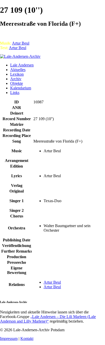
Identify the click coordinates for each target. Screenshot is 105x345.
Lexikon (17, 74)
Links (14, 92)
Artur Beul (20, 43)
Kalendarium (20, 88)
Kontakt (26, 338)
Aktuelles (17, 69)
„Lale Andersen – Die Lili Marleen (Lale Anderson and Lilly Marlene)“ (48, 318)
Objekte (16, 83)
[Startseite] (20, 56)
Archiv (15, 79)
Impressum (9, 338)
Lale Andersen (22, 65)
